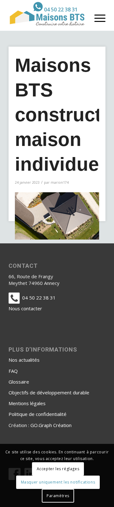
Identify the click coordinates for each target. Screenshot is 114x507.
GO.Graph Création (51, 425)
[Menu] (96, 17)
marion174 (60, 182)
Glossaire (19, 382)
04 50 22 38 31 (61, 9)
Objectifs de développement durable (49, 392)
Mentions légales (27, 403)
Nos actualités (24, 360)
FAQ (13, 371)
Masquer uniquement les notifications (58, 482)
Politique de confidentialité (37, 414)
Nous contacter (25, 308)
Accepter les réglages (58, 468)
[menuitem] (55, 6)
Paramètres (58, 495)
